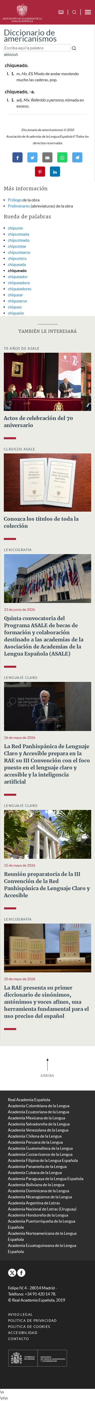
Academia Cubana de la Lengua (35, 1172)
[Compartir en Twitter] (32, 157)
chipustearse (19, 252)
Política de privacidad (32, 1321)
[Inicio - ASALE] (22, 12)
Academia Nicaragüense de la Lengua (40, 1197)
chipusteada (18, 234)
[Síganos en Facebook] (21, 1273)
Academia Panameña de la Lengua (37, 1166)
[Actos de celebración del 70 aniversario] (47, 381)
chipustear (17, 246)
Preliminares (19, 206)
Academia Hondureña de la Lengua (38, 1215)
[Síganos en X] (12, 1273)
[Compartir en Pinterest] (40, 171)
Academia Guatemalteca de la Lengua (40, 1148)
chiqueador (18, 276)
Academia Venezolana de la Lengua (38, 1130)
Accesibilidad (22, 1333)
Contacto (18, 1339)
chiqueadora (19, 282)
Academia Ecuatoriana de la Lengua (38, 1112)
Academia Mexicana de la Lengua (36, 1118)
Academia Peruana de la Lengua (35, 1142)
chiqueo (15, 307)
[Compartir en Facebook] (17, 157)
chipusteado (18, 240)
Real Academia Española (29, 1099)
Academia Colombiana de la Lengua (38, 1105)
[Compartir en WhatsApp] (62, 157)
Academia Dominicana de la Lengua (38, 1190)
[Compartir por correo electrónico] (47, 157)
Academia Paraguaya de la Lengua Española (45, 1178)
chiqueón (16, 313)
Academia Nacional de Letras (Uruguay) (42, 1209)
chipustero (17, 258)
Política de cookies (29, 1327)
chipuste (15, 228)
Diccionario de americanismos (30, 35)
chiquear (15, 294)
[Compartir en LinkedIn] (55, 171)
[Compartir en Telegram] (77, 157)
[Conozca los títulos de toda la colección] (47, 482)
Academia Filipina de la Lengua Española (43, 1160)
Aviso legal (20, 1314)
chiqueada (17, 264)
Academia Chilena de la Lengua (35, 1136)
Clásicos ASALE (19, 449)
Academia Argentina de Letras (34, 1203)
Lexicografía (18, 550)
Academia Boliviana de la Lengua (36, 1184)
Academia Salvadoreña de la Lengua (39, 1124)
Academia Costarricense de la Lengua (40, 1154)
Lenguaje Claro (21, 678)
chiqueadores (19, 288)
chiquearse (17, 301)
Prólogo (15, 200)
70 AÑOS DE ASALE (22, 348)
